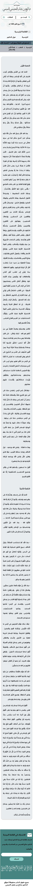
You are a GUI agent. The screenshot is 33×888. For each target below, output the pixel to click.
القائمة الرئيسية (21, 32)
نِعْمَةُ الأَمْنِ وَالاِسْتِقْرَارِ (11, 48)
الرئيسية (25, 37)
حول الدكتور (11, 37)
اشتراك (16, 859)
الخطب (20, 47)
